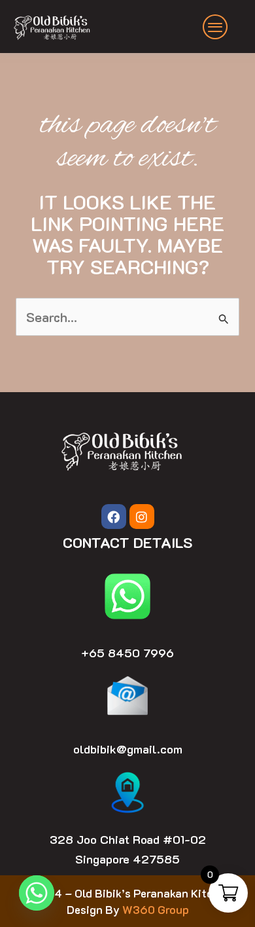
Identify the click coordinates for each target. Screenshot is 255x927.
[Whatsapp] (36, 893)
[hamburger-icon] (215, 27)
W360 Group (155, 909)
